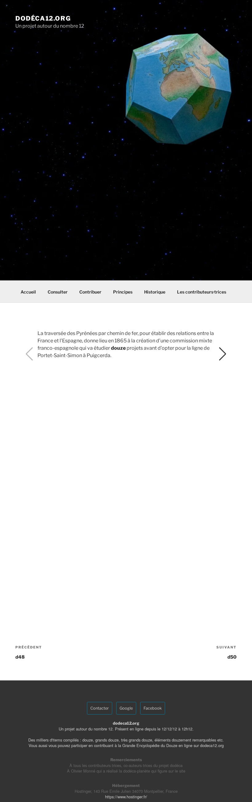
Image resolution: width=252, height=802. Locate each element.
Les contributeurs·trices (201, 291)
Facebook (153, 708)
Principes (122, 291)
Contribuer (90, 291)
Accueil (28, 291)
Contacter (99, 708)
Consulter (58, 291)
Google (126, 708)
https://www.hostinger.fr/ (126, 797)
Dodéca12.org (43, 18)
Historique (154, 291)
